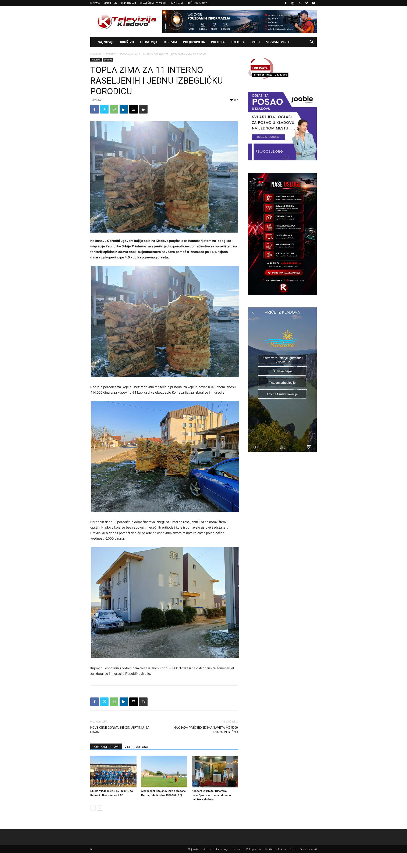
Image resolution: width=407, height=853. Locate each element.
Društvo (127, 42)
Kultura (238, 42)
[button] (312, 42)
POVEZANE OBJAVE (106, 747)
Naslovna (95, 53)
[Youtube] (313, 3)
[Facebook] (285, 3)
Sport (255, 42)
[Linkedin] (124, 109)
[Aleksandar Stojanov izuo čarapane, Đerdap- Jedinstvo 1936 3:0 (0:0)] (164, 771)
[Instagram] (292, 3)
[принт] (143, 109)
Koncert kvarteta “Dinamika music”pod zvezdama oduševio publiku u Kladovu (211, 795)
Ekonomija (149, 42)
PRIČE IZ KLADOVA (197, 2)
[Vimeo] (306, 3)
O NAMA (95, 2)
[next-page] (99, 808)
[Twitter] (299, 3)
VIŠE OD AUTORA (136, 747)
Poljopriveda (194, 42)
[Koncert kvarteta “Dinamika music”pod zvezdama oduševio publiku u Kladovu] (215, 771)
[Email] (133, 109)
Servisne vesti (277, 42)
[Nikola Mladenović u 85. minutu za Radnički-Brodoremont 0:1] (113, 771)
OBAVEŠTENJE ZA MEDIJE (153, 2)
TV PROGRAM (128, 2)
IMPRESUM (177, 2)
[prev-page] (93, 808)
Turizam (170, 42)
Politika (218, 42)
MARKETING (110, 2)
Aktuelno (110, 53)
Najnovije (106, 42)
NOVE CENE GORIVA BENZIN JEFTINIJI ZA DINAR (119, 730)
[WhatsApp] (114, 109)
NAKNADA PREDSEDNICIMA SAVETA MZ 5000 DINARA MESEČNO (206, 730)
